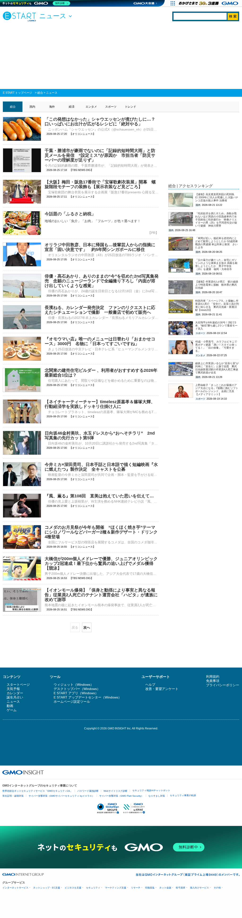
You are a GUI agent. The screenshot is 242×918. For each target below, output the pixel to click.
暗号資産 (180, 887)
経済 (71, 106)
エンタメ (91, 106)
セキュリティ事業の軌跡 (183, 795)
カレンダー (15, 693)
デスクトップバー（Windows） (77, 689)
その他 (217, 887)
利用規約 (212, 676)
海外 (52, 106)
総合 (40, 92)
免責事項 (212, 681)
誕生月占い (15, 697)
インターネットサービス (15, 887)
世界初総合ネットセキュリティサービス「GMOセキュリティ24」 (37, 791)
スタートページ (18, 684)
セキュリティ (93, 887)
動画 (10, 706)
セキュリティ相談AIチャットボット (151, 790)
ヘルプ (150, 684)
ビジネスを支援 (73, 887)
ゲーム (12, 710)
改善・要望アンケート (161, 689)
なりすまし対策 (156, 796)
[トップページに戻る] (20, 16)
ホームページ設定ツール (72, 701)
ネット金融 (165, 887)
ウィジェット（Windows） (74, 684)
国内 (32, 106)
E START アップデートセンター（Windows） (87, 697)
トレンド (130, 106)
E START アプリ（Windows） (76, 693)
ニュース (51, 92)
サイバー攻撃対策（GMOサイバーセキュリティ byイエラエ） (61, 796)
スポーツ (111, 106)
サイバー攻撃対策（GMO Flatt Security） (121, 796)
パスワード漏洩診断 (88, 791)
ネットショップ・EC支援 (46, 887)
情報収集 (150, 887)
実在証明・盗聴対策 (13, 796)
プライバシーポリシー (222, 685)
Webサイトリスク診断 (115, 791)
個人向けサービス (199, 887)
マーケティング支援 (115, 887)
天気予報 (13, 689)
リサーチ (135, 887)
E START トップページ (17, 92)
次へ (86, 627)
